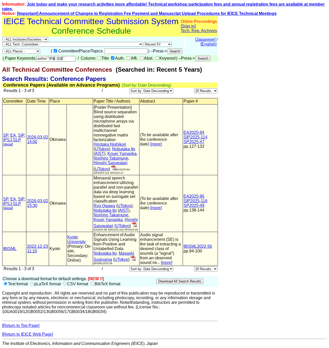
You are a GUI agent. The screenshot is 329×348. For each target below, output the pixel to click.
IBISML (9, 248)
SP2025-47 (194, 142)
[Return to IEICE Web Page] (27, 334)
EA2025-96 (194, 196)
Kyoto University (76, 239)
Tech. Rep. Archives (199, 31)
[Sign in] (188, 26)
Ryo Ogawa (104, 206)
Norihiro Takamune (111, 158)
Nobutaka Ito (123, 149)
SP (5, 135)
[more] (156, 144)
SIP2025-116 (195, 201)
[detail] (8, 144)
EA (13, 135)
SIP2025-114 (195, 137)
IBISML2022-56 (198, 246)
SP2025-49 (194, 205)
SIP (21, 135)
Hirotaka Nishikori (110, 144)
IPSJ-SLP (12, 140)
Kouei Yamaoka (121, 153)
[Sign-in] (113, 169)
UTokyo (102, 149)
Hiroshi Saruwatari (110, 163)
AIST (99, 153)
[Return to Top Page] (20, 325)
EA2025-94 (194, 132)
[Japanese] (205, 39)
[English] (208, 44)
